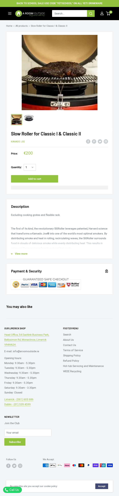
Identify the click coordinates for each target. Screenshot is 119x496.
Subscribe (15, 441)
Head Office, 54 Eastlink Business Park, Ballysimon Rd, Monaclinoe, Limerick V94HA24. (26, 339)
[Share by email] (106, 141)
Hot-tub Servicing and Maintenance (83, 366)
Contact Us (69, 345)
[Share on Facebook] (88, 141)
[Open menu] (9, 13)
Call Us (14, 490)
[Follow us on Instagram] (20, 465)
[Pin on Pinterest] (94, 141)
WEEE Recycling (72, 371)
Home (9, 25)
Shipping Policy (72, 355)
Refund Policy (71, 360)
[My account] (102, 13)
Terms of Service (73, 350)
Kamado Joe (18, 141)
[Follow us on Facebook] (8, 465)
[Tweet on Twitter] (100, 141)
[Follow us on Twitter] (14, 465)
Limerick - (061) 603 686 (18, 399)
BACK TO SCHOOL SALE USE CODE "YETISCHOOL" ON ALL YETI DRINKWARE (59, 3)
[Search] (91, 13)
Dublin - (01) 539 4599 (17, 404)
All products (21, 25)
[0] (108, 13)
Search (67, 334)
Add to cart (34, 178)
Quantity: (16, 167)
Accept (101, 486)
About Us (68, 339)
